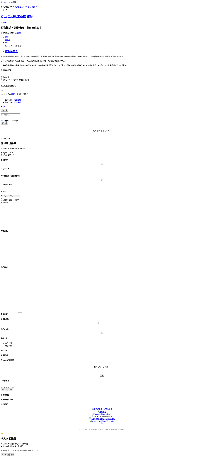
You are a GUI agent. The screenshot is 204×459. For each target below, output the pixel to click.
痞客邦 (13, 94)
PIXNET (86, 429)
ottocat (3, 82)
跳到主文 (4, 22)
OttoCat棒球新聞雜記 (17, 16)
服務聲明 (122, 429)
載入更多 (4, 110)
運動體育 (18, 33)
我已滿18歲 (5, 455)
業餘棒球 (17, 102)
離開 (12, 455)
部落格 (7, 40)
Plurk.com (20, 312)
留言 (18, 94)
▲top (3, 106)
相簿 (6, 37)
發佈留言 (4, 123)
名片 (6, 42)
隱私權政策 (113, 429)
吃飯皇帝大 (11, 51)
